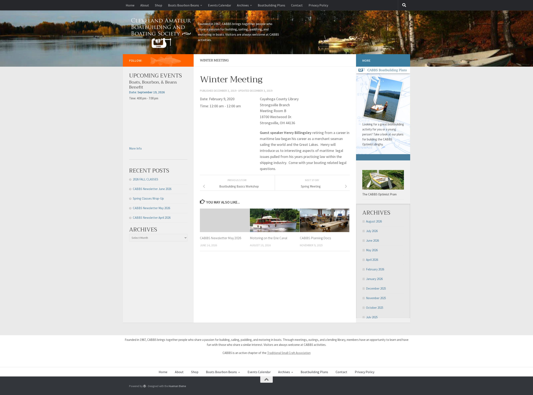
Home (130, 5)
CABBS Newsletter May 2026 (220, 238)
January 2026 (374, 279)
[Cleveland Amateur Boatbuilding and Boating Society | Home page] (161, 32)
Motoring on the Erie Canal (268, 238)
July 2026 (372, 231)
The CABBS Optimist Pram (379, 194)
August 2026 (374, 221)
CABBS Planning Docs (315, 238)
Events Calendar (219, 5)
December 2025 (376, 288)
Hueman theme (177, 386)
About (144, 5)
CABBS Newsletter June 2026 (152, 189)
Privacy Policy (318, 5)
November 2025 (376, 298)
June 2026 (372, 240)
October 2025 (374, 308)
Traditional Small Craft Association (289, 353)
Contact (297, 5)
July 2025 (372, 317)
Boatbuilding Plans (271, 5)
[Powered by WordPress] (144, 386)
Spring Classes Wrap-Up (148, 198)
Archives (243, 5)
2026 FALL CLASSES (145, 179)
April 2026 (372, 260)
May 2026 (372, 250)
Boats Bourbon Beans (183, 5)
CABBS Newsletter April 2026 (152, 218)
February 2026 (375, 269)
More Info (135, 148)
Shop (158, 5)
